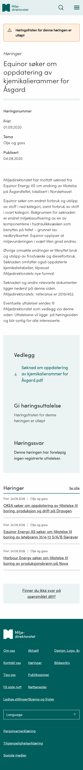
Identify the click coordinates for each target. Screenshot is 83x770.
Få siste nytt (12, 687)
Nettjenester (37, 687)
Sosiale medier (14, 755)
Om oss (9, 650)
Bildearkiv (62, 663)
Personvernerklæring (19, 731)
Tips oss (9, 675)
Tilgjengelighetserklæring (23, 743)
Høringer (35, 663)
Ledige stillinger (15, 699)
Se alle (74, 488)
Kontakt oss (12, 663)
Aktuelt (33, 650)
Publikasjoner (38, 675)
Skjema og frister (41, 699)
